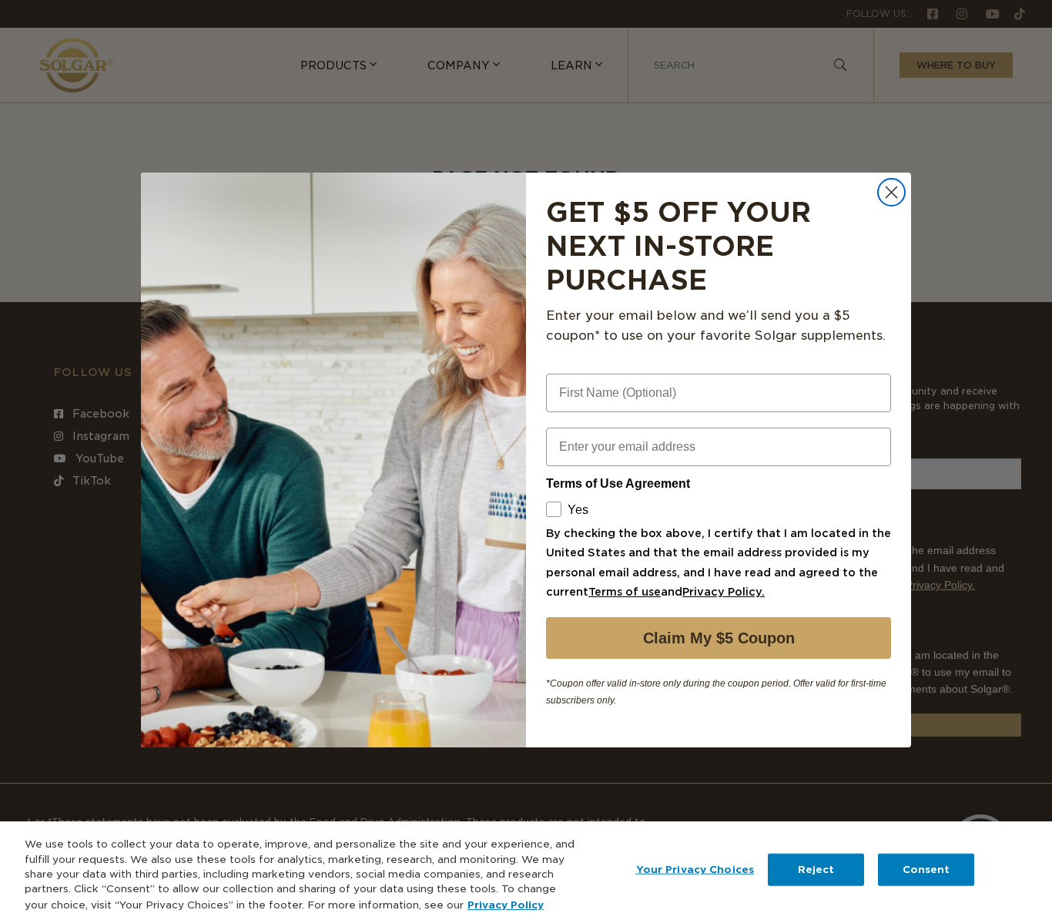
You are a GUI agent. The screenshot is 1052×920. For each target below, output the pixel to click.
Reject (816, 869)
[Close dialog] (891, 192)
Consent (926, 869)
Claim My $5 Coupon (719, 638)
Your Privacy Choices (695, 869)
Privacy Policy (505, 904)
